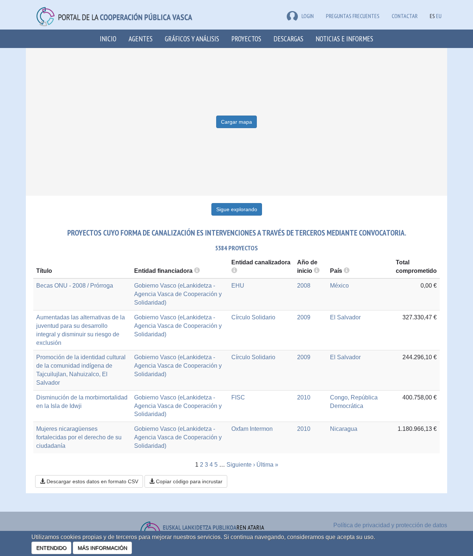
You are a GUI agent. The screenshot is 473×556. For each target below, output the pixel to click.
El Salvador (345, 317)
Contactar (405, 16)
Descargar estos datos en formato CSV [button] (91, 481)
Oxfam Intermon (252, 429)
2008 (303, 285)
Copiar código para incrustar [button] (188, 481)
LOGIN (308, 16)
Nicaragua (343, 429)
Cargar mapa (236, 122)
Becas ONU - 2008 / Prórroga (74, 285)
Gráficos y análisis (192, 38)
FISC (238, 397)
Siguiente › (241, 464)
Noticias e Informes (344, 38)
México (339, 285)
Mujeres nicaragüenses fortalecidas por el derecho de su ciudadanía (79, 437)
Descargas (288, 38)
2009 (303, 317)
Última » (267, 464)
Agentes (141, 38)
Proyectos (246, 38)
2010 (303, 397)
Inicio (108, 38)
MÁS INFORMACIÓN (102, 548)
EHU (237, 285)
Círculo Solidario (253, 317)
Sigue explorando (236, 209)
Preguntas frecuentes (353, 16)
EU (439, 16)
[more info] (317, 271)
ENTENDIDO (51, 548)
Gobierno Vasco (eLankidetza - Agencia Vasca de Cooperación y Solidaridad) (178, 294)
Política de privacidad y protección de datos (390, 525)
